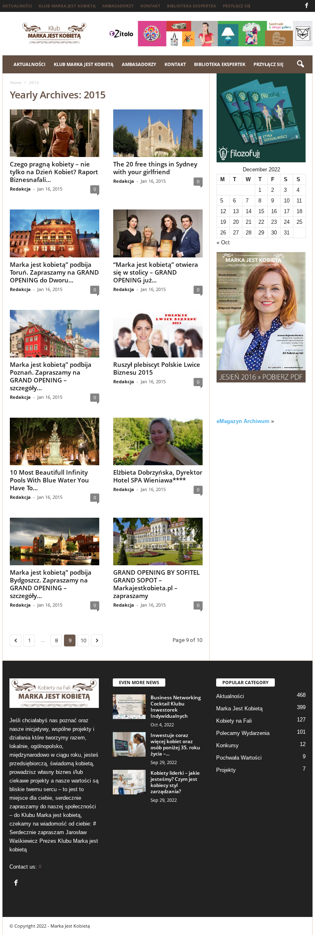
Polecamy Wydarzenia (242, 733)
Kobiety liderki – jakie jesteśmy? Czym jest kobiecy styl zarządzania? (175, 782)
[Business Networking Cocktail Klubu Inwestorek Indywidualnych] (129, 706)
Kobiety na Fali (234, 721)
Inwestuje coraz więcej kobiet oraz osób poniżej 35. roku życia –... (175, 744)
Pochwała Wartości (239, 758)
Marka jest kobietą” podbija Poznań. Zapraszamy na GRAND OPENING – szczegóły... (50, 376)
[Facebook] (306, 6)
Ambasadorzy (118, 6)
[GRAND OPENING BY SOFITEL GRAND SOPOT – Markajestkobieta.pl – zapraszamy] (158, 541)
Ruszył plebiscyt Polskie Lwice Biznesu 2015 (156, 368)
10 (83, 640)
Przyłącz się (237, 6)
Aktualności (17, 6)
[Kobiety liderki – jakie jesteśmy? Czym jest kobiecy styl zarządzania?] (129, 782)
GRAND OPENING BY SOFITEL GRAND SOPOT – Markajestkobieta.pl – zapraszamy (156, 584)
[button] (300, 64)
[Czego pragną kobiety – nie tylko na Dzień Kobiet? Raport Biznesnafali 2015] (54, 133)
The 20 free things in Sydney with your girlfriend (155, 168)
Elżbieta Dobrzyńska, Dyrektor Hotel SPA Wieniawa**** (157, 476)
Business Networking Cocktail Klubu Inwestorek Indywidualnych (176, 706)
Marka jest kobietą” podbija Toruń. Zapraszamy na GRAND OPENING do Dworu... (54, 272)
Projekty (226, 770)
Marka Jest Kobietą (239, 708)
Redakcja (20, 189)
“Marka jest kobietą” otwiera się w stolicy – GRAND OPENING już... (155, 272)
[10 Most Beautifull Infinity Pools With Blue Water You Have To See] (54, 441)
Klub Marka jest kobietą (67, 6)
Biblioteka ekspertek (191, 6)
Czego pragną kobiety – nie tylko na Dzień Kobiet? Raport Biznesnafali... (54, 172)
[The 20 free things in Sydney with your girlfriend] (158, 133)
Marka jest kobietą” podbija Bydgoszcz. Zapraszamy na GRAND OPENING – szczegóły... (50, 584)
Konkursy (227, 745)
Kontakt (150, 6)
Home (15, 82)
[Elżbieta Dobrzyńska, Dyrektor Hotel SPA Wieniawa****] (158, 441)
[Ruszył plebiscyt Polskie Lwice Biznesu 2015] (158, 333)
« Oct (223, 242)
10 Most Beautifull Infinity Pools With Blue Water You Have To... (49, 480)
